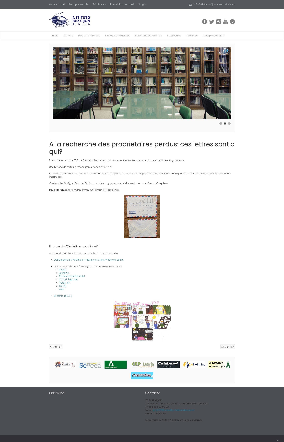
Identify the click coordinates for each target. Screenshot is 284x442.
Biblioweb (99, 4)
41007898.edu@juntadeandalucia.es (173, 410)
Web (61, 289)
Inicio (55, 35)
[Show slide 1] (220, 123)
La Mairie (64, 272)
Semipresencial (79, 4)
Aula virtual (57, 4)
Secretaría (174, 35)
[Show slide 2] (225, 123)
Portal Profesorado (123, 4)
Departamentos (89, 35)
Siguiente (226, 346)
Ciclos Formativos (117, 35)
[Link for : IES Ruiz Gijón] (142, 83)
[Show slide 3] (229, 123)
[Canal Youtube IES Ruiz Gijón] (225, 21)
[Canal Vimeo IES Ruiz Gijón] (232, 21)
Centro (68, 35)
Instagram (64, 282)
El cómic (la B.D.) (63, 295)
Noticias (192, 35)
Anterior (56, 346)
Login (142, 4)
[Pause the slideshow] (221, 83)
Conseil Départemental (72, 276)
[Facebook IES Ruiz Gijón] (204, 21)
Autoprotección (213, 35)
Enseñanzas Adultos (148, 35)
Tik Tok (62, 285)
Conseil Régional (68, 279)
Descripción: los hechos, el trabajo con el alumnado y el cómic (88, 259)
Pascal (62, 269)
